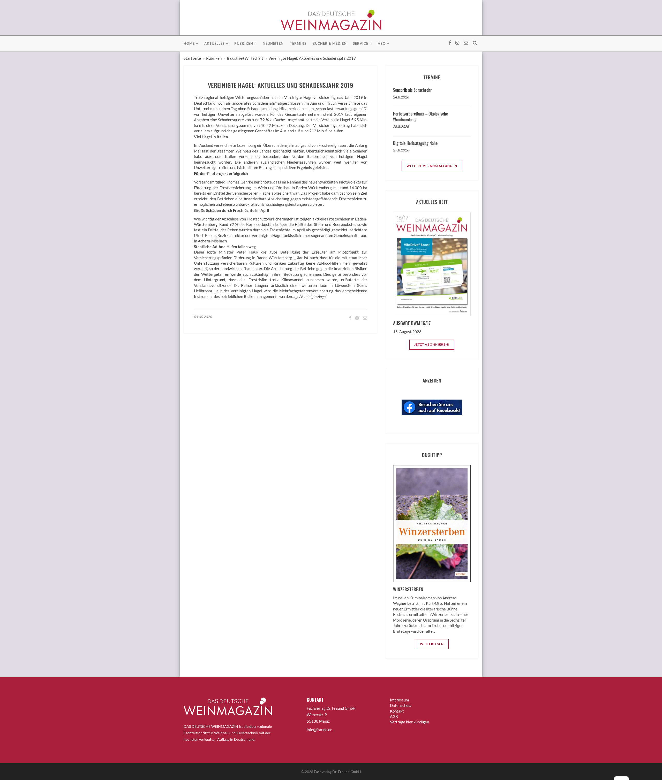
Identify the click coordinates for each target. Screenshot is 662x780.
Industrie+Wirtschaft (245, 58)
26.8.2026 (401, 126)
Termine (298, 43)
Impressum (399, 700)
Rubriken (214, 58)
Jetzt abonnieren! (431, 344)
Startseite (192, 58)
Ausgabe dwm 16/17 (412, 323)
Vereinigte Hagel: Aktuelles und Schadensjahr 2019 (312, 58)
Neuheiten (273, 43)
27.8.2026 (401, 150)
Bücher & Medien (330, 43)
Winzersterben (408, 589)
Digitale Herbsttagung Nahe (415, 143)
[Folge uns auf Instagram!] (357, 317)
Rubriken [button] (243, 43)
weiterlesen (432, 644)
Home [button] (189, 43)
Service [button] (360, 43)
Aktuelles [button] (214, 43)
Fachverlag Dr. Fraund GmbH (337, 771)
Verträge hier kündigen (409, 722)
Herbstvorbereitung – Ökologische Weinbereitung (420, 117)
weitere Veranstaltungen (432, 166)
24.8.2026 (401, 97)
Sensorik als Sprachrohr (412, 90)
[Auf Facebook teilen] (349, 317)
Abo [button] (382, 43)
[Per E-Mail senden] (364, 317)
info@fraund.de (319, 729)
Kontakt (397, 711)
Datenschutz (401, 705)
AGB (394, 716)
